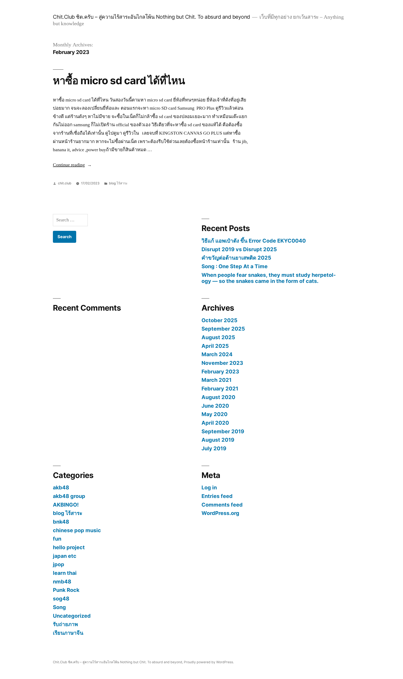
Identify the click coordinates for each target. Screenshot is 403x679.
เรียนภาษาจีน (68, 633)
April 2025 (215, 346)
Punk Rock (66, 590)
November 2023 (222, 363)
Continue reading (72, 165)
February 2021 (220, 388)
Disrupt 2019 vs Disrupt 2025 (239, 249)
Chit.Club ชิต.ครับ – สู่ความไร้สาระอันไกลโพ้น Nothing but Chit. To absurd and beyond (151, 17)
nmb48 (62, 581)
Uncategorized (72, 616)
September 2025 (223, 329)
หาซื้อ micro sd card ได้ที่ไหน (119, 80)
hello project (69, 547)
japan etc (64, 556)
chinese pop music (77, 530)
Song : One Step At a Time (235, 266)
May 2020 (215, 414)
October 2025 (219, 320)
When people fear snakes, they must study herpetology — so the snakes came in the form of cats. (269, 278)
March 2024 (217, 354)
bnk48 (61, 522)
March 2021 (217, 380)
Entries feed (217, 496)
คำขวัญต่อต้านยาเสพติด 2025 (236, 258)
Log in (209, 487)
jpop (58, 564)
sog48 (61, 598)
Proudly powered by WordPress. (209, 662)
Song (59, 607)
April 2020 (215, 423)
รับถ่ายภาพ (65, 624)
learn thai (65, 573)
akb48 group (69, 496)
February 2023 (220, 371)
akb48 (61, 487)
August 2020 (218, 397)
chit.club (64, 183)
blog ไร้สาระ (118, 183)
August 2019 (218, 440)
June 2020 (215, 406)
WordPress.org (220, 513)
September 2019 (223, 431)
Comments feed (222, 505)
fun (57, 539)
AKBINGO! (66, 505)
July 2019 (214, 448)
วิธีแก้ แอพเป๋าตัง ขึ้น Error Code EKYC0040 (254, 241)
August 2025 (218, 337)
